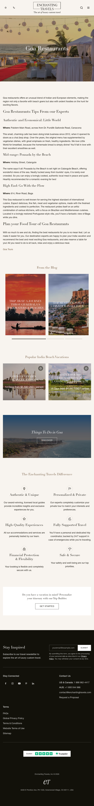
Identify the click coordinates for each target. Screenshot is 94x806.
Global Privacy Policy (13, 718)
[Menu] (88, 7)
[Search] (81, 7)
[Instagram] (12, 683)
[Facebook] (5, 683)
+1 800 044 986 (72, 687)
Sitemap (7, 733)
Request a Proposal (69, 697)
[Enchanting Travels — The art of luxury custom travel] (47, 7)
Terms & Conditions (12, 723)
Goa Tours (8, 249)
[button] (40, 368)
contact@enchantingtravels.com (75, 692)
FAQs (5, 713)
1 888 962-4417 (81, 682)
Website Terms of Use (13, 728)
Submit (84, 648)
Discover (47, 440)
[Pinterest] (26, 683)
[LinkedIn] (33, 683)
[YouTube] (19, 683)
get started (47, 606)
